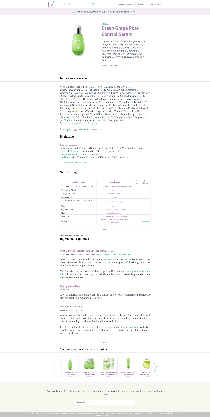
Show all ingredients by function (74, 162)
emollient (111, 193)
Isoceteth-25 (90, 108)
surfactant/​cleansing (119, 216)
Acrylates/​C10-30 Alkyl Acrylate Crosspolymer (84, 105)
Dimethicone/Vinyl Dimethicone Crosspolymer (78, 201)
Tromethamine (120, 105)
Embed (98, 129)
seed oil (127, 259)
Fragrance (70, 111)
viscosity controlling (114, 201)
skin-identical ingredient (110, 219)
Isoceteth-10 (107, 108)
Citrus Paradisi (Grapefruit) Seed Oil (86, 120)
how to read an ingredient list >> (84, 123)
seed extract (109, 259)
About (111, 415)
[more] (105, 229)
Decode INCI (142, 4)
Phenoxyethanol (108, 95)
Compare (67, 129)
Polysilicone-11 (111, 102)
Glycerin (142, 92)
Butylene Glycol (96, 92)
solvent (114, 190)
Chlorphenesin (91, 102)
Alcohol (91, 95)
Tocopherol (115, 120)
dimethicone (132, 327)
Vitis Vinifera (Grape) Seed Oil (124, 111)
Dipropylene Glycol (117, 86)
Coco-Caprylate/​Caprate (92, 111)
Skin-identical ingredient (73, 154)
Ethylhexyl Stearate (70, 108)
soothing (101, 186)
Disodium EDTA (126, 108)
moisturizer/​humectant (123, 186)
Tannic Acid (111, 114)
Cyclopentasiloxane (70, 89)
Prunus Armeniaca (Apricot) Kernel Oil (80, 114)
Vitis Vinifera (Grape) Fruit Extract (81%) (81, 86)
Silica (112, 92)
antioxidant (109, 186)
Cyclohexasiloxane (69, 102)
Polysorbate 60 (126, 92)
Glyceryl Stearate (129, 95)
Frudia (105, 23)
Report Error (83, 129)
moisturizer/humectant (121, 254)
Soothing (65, 157)
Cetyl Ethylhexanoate (72, 95)
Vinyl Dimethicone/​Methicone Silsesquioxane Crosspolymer (108, 99)
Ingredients (131, 4)
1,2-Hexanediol (92, 89)
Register (159, 4)
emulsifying (106, 216)
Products (122, 4)
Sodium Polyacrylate (133, 102)
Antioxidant (66, 148)
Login (151, 4)
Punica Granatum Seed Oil (96, 117)
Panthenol (137, 105)
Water (81, 92)
